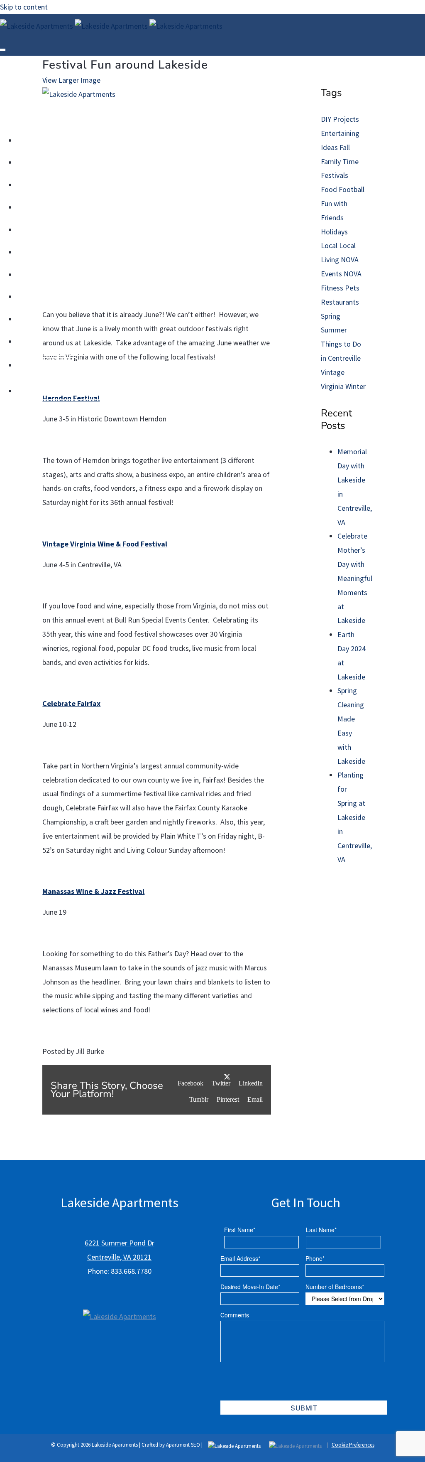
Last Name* (321, 1230)
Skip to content (24, 7)
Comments (234, 1315)
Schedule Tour (235, 53)
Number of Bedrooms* (334, 1286)
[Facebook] (172, 53)
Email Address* (240, 1258)
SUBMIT (304, 1408)
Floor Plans (281, 53)
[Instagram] (190, 53)
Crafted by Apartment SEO (171, 1444)
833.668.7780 (354, 53)
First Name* (239, 1230)
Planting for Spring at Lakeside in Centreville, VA (354, 817)
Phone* (315, 1258)
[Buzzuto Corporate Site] (119, 1303)
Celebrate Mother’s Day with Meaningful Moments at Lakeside (354, 578)
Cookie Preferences (353, 1444)
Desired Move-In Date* (250, 1286)
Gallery (316, 53)
